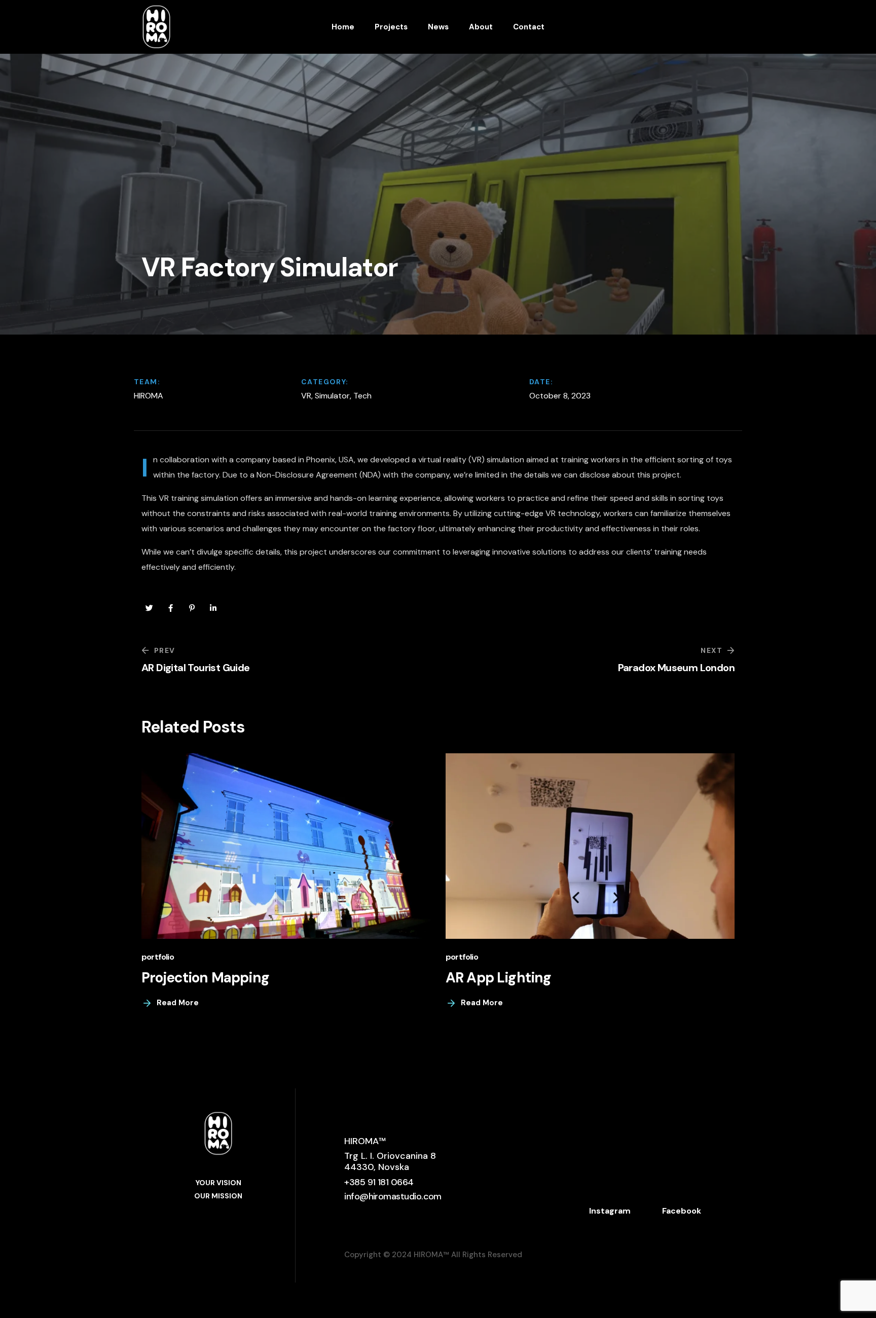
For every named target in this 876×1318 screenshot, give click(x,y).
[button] (378, 1182)
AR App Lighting (498, 977)
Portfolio (157, 956)
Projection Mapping (205, 977)
